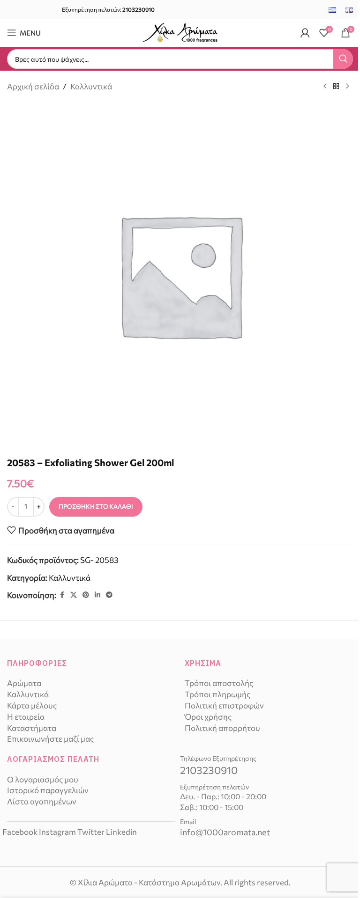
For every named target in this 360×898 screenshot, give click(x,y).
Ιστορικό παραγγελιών (48, 790)
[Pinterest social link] (86, 595)
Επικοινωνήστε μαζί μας (50, 739)
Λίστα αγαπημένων (41, 801)
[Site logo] (180, 32)
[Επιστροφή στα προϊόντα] (336, 86)
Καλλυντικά (91, 86)
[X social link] (74, 595)
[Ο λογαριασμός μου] (305, 32)
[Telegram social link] (109, 595)
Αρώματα (24, 683)
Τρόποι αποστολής (219, 683)
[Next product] (347, 86)
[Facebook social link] (62, 595)
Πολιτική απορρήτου (222, 728)
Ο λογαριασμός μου (42, 779)
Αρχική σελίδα (33, 86)
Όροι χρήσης (208, 717)
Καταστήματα (31, 728)
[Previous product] (324, 86)
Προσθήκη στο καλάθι (96, 506)
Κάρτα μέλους (32, 705)
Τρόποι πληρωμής (217, 694)
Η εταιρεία (26, 717)
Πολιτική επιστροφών (224, 705)
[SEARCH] (343, 59)
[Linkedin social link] (97, 595)
